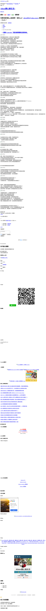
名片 (3, 27)
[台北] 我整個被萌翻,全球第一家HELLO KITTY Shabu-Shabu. (12, 392)
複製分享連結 (23, 433)
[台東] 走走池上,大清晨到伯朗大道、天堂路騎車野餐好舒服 (12, 390)
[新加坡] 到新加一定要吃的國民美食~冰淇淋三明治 (10, 417)
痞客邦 (7, 220)
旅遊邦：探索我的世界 (23, 432)
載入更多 (2, 229)
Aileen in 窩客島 (23, 486)
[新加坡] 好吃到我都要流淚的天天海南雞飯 (8, 415)
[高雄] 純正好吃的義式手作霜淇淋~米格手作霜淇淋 (10, 412)
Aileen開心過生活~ (7, 9)
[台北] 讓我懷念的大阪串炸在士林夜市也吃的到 (9, 408)
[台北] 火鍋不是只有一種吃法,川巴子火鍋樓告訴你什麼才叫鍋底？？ (13, 397)
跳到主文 (2, 11)
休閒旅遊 (9, 22)
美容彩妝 (9, 223)
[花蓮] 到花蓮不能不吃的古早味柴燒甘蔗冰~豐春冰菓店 (11, 401)
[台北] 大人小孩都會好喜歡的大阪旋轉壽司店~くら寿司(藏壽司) (13, 395)
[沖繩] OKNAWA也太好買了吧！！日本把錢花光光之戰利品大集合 (13, 388)
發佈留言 (2, 235)
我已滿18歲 (3, 608)
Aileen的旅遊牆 (23, 429)
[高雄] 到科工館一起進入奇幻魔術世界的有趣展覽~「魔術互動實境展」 (14, 386)
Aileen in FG (23, 480)
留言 (10, 220)
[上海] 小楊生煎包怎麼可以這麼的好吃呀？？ (9, 410)
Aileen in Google (23, 482)
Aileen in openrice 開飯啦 (23, 484)
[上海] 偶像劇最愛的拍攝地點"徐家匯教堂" (8, 403)
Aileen (1, 214)
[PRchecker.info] (23, 591)
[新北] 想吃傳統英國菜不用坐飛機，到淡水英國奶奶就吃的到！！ (13, 399)
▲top (1, 226)
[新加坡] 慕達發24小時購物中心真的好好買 (8, 419)
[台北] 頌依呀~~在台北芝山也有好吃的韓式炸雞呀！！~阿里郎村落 (13, 406)
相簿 (3, 25)
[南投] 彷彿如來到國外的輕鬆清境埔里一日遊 (9, 421)
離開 (6, 608)
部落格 (4, 26)
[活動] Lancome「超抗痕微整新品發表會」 (15, 32)
